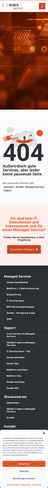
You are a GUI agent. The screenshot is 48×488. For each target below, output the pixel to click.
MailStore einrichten (17, 369)
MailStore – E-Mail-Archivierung (23, 288)
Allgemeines (13, 403)
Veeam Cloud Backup (17, 282)
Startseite (9, 187)
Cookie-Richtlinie (13, 485)
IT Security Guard (15, 300)
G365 (9, 319)
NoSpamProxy (14, 294)
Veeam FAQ (12, 363)
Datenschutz (26, 485)
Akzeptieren (24, 464)
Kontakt (20, 187)
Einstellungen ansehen (24, 478)
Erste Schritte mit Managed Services (20, 335)
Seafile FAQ (12, 388)
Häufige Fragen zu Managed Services (21, 344)
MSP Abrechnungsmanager (20, 307)
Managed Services (34, 187)
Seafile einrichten (16, 382)
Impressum (37, 485)
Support (8, 190)
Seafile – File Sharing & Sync (21, 313)
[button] (44, 433)
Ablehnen (24, 471)
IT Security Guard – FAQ (19, 351)
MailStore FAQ (14, 376)
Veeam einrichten (16, 357)
